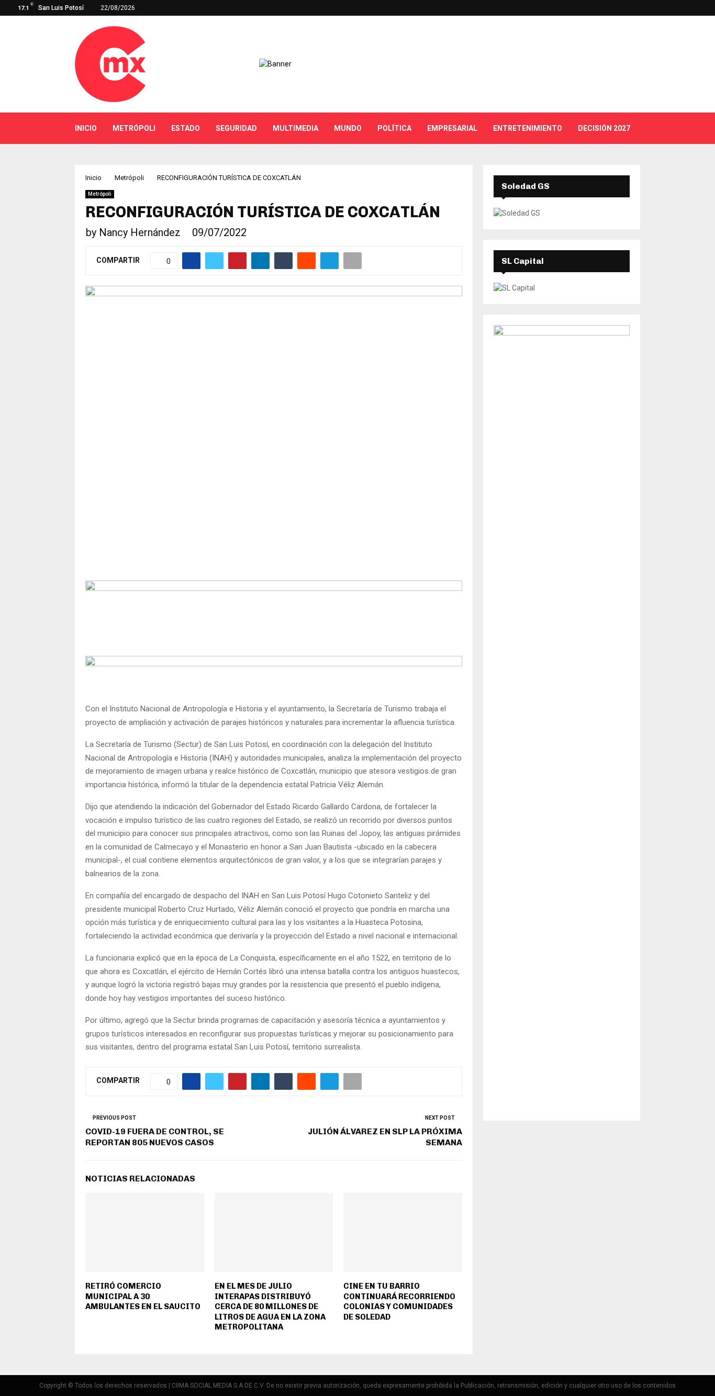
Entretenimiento (527, 128)
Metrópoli (134, 128)
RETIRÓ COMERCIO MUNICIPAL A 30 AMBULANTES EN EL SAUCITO (142, 1296)
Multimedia (295, 128)
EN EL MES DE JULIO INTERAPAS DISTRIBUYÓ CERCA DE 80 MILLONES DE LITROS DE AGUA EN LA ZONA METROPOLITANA (270, 1306)
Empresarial (452, 128)
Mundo (348, 128)
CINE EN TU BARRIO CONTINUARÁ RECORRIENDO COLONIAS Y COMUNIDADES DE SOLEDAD (399, 1301)
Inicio (86, 128)
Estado (185, 128)
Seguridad (236, 128)
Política (394, 128)
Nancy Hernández (140, 232)
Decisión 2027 (604, 128)
